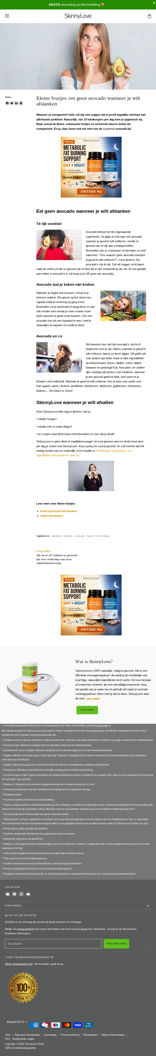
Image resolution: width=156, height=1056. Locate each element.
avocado (79, 536)
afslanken (57, 536)
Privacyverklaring (69, 1034)
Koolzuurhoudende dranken (58, 511)
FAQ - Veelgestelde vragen (19, 1038)
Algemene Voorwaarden (27, 1034)
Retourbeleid (90, 1034)
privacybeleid (25, 928)
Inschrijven (116, 943)
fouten (90, 536)
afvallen (68, 536)
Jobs (7, 1034)
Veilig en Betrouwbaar (113, 1034)
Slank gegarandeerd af (18, 963)
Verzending (50, 1034)
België (15, 1021)
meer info (103, 725)
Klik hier (87, 710)
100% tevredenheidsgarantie (20, 1048)
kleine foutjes (103, 536)
